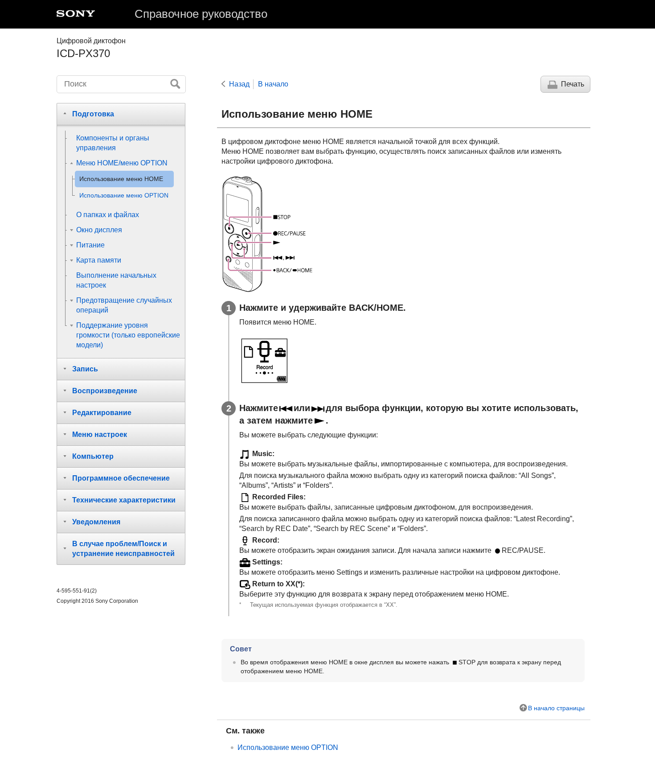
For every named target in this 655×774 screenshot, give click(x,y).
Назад (239, 84)
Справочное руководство (201, 14)
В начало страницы (556, 708)
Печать (572, 84)
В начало (273, 84)
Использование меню (287, 747)
